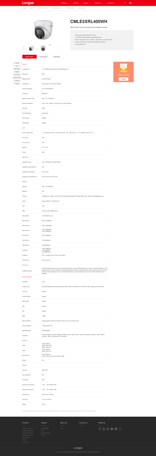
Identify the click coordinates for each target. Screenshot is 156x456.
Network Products (27, 428)
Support (85, 3)
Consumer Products (27, 435)
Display (24, 440)
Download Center (45, 433)
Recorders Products (27, 433)
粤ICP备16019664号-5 (94, 452)
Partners (76, 3)
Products (64, 3)
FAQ (42, 430)
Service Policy (45, 428)
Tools (42, 435)
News (61, 428)
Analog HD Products (27, 430)
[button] (131, 3)
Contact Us (110, 3)
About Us (98, 3)
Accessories (25, 442)
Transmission (25, 437)
